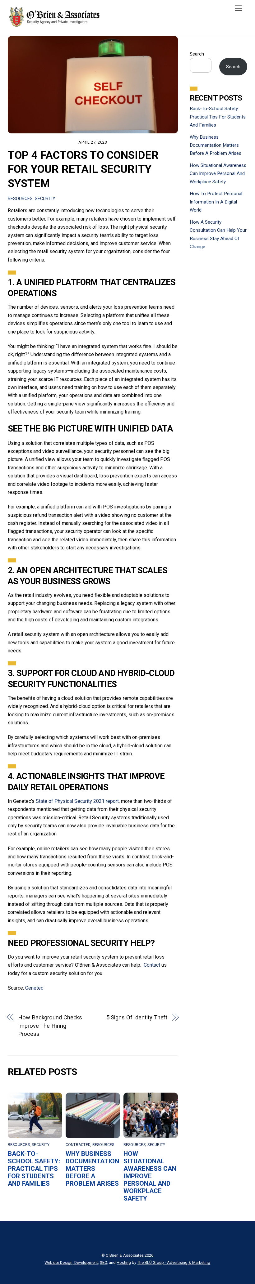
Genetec (34, 988)
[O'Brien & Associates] (54, 24)
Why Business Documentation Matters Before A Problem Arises (92, 1168)
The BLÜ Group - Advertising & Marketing (173, 1262)
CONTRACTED (78, 1145)
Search (197, 54)
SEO (103, 1262)
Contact (152, 965)
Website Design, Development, (71, 1262)
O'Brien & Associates (125, 1255)
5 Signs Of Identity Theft (137, 1017)
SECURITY (45, 198)
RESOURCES (20, 198)
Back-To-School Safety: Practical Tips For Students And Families (34, 1168)
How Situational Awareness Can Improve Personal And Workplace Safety (149, 1176)
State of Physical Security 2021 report (77, 801)
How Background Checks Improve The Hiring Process (50, 1025)
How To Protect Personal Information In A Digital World (216, 202)
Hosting (124, 1262)
